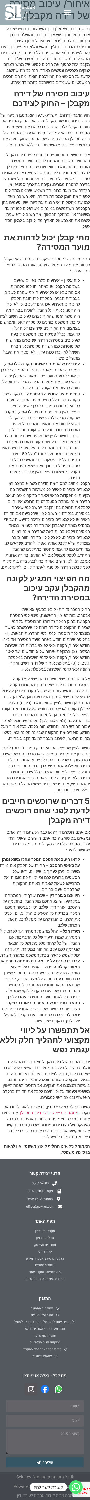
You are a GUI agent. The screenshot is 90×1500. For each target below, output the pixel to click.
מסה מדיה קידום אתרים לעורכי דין (45, 1495)
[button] (67, 12)
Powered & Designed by (45, 1486)
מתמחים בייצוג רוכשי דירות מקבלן (49, 1112)
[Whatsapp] (76, 1487)
